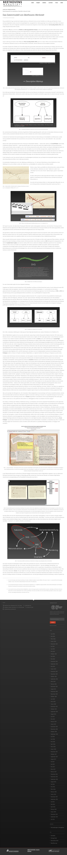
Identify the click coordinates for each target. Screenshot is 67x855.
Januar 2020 (53, 704)
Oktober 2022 (54, 676)
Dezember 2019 (54, 706)
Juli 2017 (53, 761)
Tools (56, 2)
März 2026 (53, 639)
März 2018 (53, 746)
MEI (57, 291)
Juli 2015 (53, 801)
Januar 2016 (53, 794)
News (62, 2)
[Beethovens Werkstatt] (12, 3)
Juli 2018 (53, 736)
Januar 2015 (53, 811)
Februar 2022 (54, 684)
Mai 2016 (53, 786)
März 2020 (53, 701)
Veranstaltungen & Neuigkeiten (57, 827)
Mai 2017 (53, 766)
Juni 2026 (53, 634)
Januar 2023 (53, 669)
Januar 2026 (53, 641)
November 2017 (54, 751)
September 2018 (54, 734)
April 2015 (53, 806)
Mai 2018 (53, 741)
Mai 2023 (53, 666)
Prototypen (5, 353)
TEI (9, 29)
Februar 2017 (54, 771)
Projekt (38, 2)
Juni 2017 (53, 764)
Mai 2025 (53, 651)
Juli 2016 (53, 784)
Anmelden (53, 835)
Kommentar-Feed (54, 840)
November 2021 (54, 686)
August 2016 (53, 781)
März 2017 (53, 769)
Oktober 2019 (54, 709)
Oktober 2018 (54, 731)
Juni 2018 (53, 739)
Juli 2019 (53, 716)
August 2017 (53, 759)
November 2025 (54, 644)
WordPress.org (54, 843)
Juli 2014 (53, 819)
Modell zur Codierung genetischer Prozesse (28, 29)
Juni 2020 (53, 699)
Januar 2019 (53, 724)
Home (32, 2)
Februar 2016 (54, 791)
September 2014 (54, 816)
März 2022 (53, 681)
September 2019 (54, 711)
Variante (31, 359)
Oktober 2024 (54, 654)
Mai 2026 (53, 636)
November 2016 (54, 776)
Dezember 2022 (54, 671)
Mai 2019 (53, 719)
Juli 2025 (53, 646)
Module (44, 2)
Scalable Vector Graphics (12, 242)
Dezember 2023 (54, 661)
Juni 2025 (53, 649)
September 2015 (54, 799)
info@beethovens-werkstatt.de (10, 609)
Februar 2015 (54, 809)
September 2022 (54, 679)
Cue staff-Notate (54, 143)
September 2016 (54, 779)
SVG (46, 241)
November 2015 (54, 796)
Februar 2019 (54, 721)
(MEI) (30, 41)
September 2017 (54, 756)
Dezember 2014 (54, 814)
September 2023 (54, 664)
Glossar (50, 2)
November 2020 (54, 694)
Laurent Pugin (57, 338)
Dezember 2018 (54, 726)
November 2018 (54, 729)
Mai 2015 (53, 804)
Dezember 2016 (54, 774)
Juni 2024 (53, 656)
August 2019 (53, 714)
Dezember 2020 (54, 691)
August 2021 (53, 689)
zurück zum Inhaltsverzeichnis (9, 9)
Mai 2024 (53, 659)
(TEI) (55, 24)
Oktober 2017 (54, 754)
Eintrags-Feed (54, 838)
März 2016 (53, 789)
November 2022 (54, 674)
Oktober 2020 (54, 696)
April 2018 (53, 744)
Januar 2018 (53, 749)
